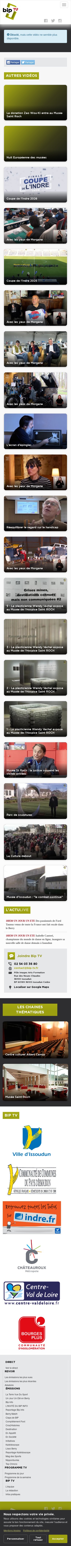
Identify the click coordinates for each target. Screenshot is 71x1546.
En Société (11, 1436)
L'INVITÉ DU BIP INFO (17, 1405)
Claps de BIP (12, 1417)
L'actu (17, 910)
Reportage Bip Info (15, 1409)
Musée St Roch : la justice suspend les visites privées (33, 772)
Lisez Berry (11, 1448)
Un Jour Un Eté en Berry (18, 1398)
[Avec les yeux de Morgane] (35, 226)
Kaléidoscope (12, 1444)
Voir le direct (11, 1367)
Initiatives (10, 1440)
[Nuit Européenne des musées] (35, 144)
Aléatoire (9, 1384)
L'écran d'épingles (19, 444)
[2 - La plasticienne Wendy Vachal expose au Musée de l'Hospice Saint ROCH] (35, 678)
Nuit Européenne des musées (27, 157)
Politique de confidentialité (36, 1530)
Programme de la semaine (18, 1477)
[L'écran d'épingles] (35, 431)
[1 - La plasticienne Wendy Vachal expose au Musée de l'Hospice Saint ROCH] (35, 719)
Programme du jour (14, 1473)
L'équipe (10, 1486)
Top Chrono (11, 1463)
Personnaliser (15, 1539)
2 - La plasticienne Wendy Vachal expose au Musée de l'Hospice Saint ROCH (35, 689)
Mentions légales (12, 1530)
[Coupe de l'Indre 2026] (35, 185)
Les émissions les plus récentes (20, 1381)
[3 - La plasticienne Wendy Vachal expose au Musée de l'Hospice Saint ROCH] (35, 637)
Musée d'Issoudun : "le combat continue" (35, 896)
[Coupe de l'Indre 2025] (35, 267)
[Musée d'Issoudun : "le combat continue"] (35, 883)
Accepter (58, 1539)
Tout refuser (38, 1538)
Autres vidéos (21, 76)
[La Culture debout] (35, 842)
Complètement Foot (15, 1421)
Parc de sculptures (19, 814)
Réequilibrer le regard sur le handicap (32, 527)
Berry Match (11, 1413)
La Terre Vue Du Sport (17, 1394)
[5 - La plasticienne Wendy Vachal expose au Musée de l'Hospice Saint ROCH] (35, 595)
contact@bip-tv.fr (26, 968)
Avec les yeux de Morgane (25, 239)
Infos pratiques (13, 1494)
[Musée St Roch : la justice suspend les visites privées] (35, 760)
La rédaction (12, 1490)
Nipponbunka (12, 1459)
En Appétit (11, 1432)
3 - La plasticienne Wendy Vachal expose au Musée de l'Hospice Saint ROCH (35, 649)
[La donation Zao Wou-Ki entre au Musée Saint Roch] (35, 103)
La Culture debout (19, 856)
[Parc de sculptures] (35, 801)
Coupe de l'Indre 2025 (22, 280)
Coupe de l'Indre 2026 (22, 198)
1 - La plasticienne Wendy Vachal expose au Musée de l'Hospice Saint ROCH (35, 731)
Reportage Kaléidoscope (18, 1452)
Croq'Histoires (13, 1425)
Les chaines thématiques (30, 1009)
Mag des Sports (13, 1456)
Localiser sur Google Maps (31, 987)
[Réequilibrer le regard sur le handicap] (35, 513)
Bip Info (9, 1402)
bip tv (11, 1115)
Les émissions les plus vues (18, 1377)
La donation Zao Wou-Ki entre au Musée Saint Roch (34, 114)
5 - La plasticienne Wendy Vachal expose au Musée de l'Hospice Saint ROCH (35, 607)
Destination (11, 1429)
